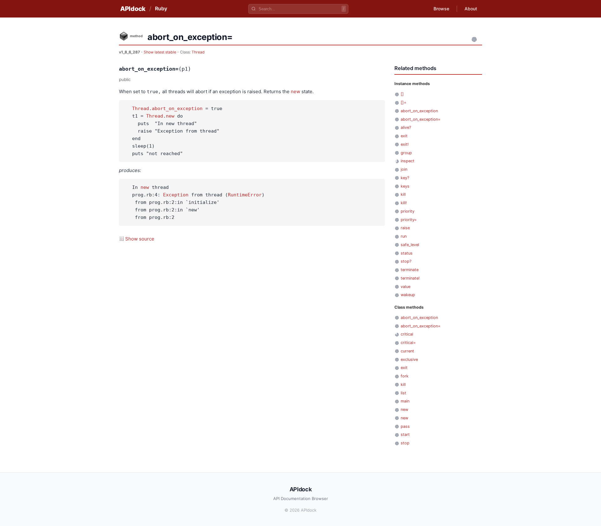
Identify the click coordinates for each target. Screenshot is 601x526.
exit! (405, 144)
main (405, 401)
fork (404, 376)
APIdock (133, 9)
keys (405, 186)
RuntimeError (245, 195)
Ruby (161, 8)
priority (407, 211)
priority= (409, 219)
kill (403, 194)
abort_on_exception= (420, 119)
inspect (407, 161)
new (295, 91)
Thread (198, 52)
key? (405, 177)
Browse (441, 8)
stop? (406, 261)
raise (405, 227)
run (404, 236)
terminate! (410, 278)
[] (402, 94)
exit (404, 136)
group (406, 152)
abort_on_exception (177, 108)
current (407, 351)
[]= (403, 102)
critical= (408, 342)
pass (405, 426)
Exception (175, 195)
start (405, 434)
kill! (404, 202)
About (471, 8)
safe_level (410, 244)
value (405, 286)
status (407, 253)
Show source (139, 239)
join (404, 169)
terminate (410, 269)
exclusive (409, 359)
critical (407, 334)
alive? (406, 127)
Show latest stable (160, 52)
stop (405, 443)
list (403, 393)
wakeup (408, 294)
